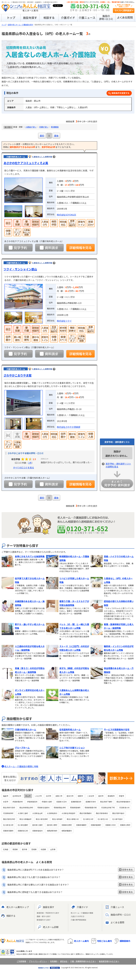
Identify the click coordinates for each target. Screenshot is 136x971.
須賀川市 (58, 796)
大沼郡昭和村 (52, 813)
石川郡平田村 (117, 819)
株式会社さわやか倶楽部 (68, 427)
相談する (10, 915)
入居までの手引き (77, 916)
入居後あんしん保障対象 (42, 156)
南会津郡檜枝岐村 (123, 801)
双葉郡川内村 (110, 825)
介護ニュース (117, 907)
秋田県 (43, 849)
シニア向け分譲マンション (72, 747)
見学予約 (18, 247)
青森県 (15, 849)
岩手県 (24, 849)
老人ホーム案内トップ (17, 907)
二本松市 (90, 796)
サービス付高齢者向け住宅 (116, 729)
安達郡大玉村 (61, 801)
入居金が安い (31, 127)
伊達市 (121, 796)
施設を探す (48, 907)
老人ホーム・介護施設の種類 (82, 913)
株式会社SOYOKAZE (66, 214)
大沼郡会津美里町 (68, 813)
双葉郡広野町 (66, 825)
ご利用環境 (21, 961)
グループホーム (22, 747)
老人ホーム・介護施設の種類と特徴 (21, 766)
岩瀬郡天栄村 (91, 801)
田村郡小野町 (52, 825)
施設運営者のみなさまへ (109, 961)
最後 (56, 135)
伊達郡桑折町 (17, 801)
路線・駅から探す (44, 916)
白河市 (48, 796)
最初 (42, 135)
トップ (4, 24)
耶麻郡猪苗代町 (91, 807)
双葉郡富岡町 (96, 825)
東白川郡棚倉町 (25, 819)
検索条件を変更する (119, 93)
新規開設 (55, 127)
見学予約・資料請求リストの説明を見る (118, 465)
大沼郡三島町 (23, 813)
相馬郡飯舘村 (66, 830)
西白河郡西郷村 (86, 813)
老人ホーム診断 (51, 927)
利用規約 (53, 961)
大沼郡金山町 (37, 813)
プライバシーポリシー (38, 961)
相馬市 (80, 796)
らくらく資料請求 (123, 10)
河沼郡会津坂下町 (108, 807)
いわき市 (38, 796)
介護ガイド (82, 907)
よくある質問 (117, 922)
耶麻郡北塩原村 (43, 807)
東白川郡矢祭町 (42, 819)
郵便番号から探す (44, 920)
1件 (30, 462)
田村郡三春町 (37, 825)
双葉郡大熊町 (125, 825)
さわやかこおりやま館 (17, 375)
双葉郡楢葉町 (81, 825)
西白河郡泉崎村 (102, 813)
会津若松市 (16, 796)
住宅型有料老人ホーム (70, 729)
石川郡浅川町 (8, 825)
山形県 (52, 849)
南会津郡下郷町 (106, 801)
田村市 (100, 796)
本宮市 (5, 801)
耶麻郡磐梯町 (75, 807)
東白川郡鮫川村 (73, 819)
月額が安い (43, 127)
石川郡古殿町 (23, 825)
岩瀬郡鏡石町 (76, 801)
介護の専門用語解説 (78, 920)
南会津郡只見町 (9, 807)
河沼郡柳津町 (8, 813)
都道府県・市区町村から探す (48, 913)
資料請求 (49, 247)
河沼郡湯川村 (124, 807)
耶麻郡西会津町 (60, 807)
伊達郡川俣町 (47, 801)
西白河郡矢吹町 (9, 819)
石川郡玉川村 (103, 819)
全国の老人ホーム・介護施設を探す (20, 24)
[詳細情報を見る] (80, 247)
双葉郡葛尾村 (37, 830)
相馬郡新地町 (52, 830)
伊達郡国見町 (32, 801)
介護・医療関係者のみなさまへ (83, 961)
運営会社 (63, 961)
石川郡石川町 (88, 819)
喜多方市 (70, 796)
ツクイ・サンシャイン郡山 (20, 269)
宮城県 (34, 849)
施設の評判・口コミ (121, 914)
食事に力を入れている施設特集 (30, 556)
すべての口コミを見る (23, 467)
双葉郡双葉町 (8, 830)
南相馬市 (111, 796)
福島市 (5, 796)
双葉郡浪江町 (23, 830)
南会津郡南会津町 (26, 807)
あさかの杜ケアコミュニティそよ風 (26, 163)
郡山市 (28, 796)
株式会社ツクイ (64, 320)
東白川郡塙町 (57, 819)
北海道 (5, 849)
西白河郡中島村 (118, 813)
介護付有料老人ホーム (25, 729)
